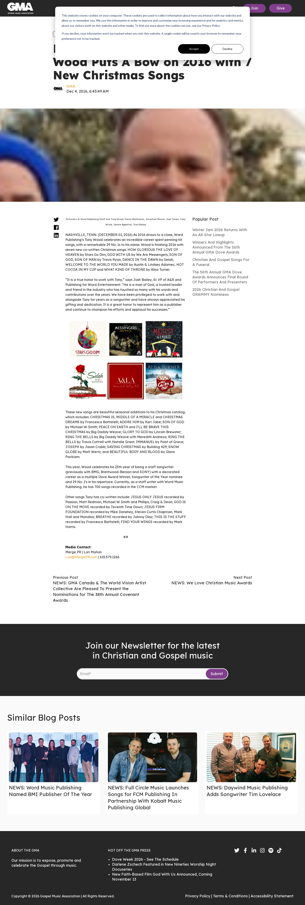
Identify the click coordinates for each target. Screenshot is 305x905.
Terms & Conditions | (232, 896)
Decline (227, 49)
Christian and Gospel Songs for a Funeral (220, 262)
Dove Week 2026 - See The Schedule (145, 859)
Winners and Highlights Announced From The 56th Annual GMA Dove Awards (216, 247)
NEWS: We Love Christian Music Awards (211, 582)
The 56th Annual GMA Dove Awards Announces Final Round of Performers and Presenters (220, 277)
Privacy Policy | (199, 896)
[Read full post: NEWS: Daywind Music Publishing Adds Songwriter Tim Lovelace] (251, 757)
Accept (194, 49)
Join (254, 8)
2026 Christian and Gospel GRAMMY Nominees (215, 292)
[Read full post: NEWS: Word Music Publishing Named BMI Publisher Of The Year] (53, 757)
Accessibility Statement (272, 896)
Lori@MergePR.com (81, 557)
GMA (70, 86)
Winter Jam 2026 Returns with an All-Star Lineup (219, 232)
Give (281, 8)
